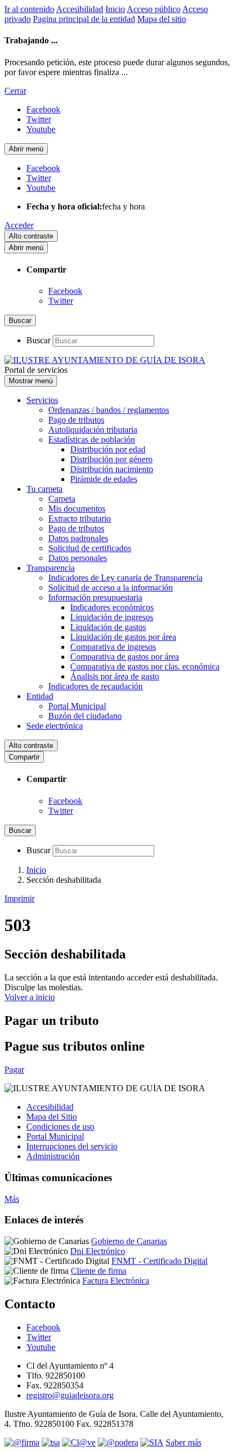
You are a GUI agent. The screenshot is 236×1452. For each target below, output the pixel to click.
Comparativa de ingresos (113, 646)
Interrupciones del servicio (71, 1146)
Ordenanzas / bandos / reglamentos (108, 410)
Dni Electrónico (97, 1251)
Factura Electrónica (115, 1280)
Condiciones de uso (60, 1126)
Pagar (14, 1069)
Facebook (65, 291)
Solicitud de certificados (89, 548)
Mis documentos (76, 508)
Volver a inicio (29, 997)
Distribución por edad (107, 449)
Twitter (60, 300)
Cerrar (15, 90)
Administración (53, 1156)
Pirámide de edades (103, 479)
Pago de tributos (76, 419)
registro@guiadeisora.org (70, 1395)
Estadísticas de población (91, 439)
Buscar (38, 340)
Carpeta (61, 498)
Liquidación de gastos (108, 627)
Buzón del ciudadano (85, 716)
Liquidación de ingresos (111, 617)
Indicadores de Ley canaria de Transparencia (125, 577)
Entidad (39, 696)
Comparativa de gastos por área (124, 656)
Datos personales (77, 558)
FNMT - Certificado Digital (159, 1261)
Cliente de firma (98, 1270)
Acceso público (154, 9)
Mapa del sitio (161, 19)
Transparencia (50, 567)
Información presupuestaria (95, 597)
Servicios (42, 400)
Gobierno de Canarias (129, 1241)
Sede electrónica (54, 725)
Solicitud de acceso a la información (110, 587)
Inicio (115, 9)
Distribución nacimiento (111, 469)
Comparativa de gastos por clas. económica (145, 666)
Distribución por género (111, 459)
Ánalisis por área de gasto (114, 676)
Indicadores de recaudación (95, 686)
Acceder (18, 225)
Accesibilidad (79, 9)
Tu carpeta (44, 489)
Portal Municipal (77, 706)
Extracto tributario (79, 518)
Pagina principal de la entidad (84, 19)
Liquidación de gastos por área (123, 637)
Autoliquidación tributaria (92, 429)
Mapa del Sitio (51, 1116)
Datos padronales (78, 538)
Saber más (183, 1442)
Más (11, 1199)
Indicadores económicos (112, 607)
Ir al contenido (29, 9)
